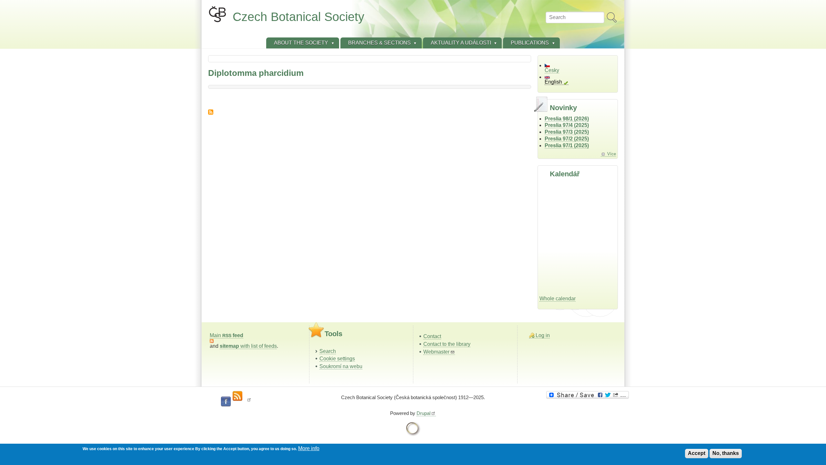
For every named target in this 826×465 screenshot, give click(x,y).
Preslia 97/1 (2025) (567, 145)
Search (327, 351)
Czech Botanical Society (298, 17)
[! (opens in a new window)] (249, 402)
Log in (543, 335)
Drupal (423, 413)
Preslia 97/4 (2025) (567, 125)
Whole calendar (557, 298)
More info (308, 448)
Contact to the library (446, 344)
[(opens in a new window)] (588, 395)
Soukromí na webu (340, 366)
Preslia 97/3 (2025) (567, 132)
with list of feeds (248, 346)
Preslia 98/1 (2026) (567, 118)
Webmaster (436, 352)
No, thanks (725, 453)
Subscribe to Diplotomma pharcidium (210, 112)
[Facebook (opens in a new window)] (226, 402)
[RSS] (237, 396)
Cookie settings (337, 358)
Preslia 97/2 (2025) (567, 138)
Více (611, 153)
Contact (432, 336)
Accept (696, 453)
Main (226, 335)
